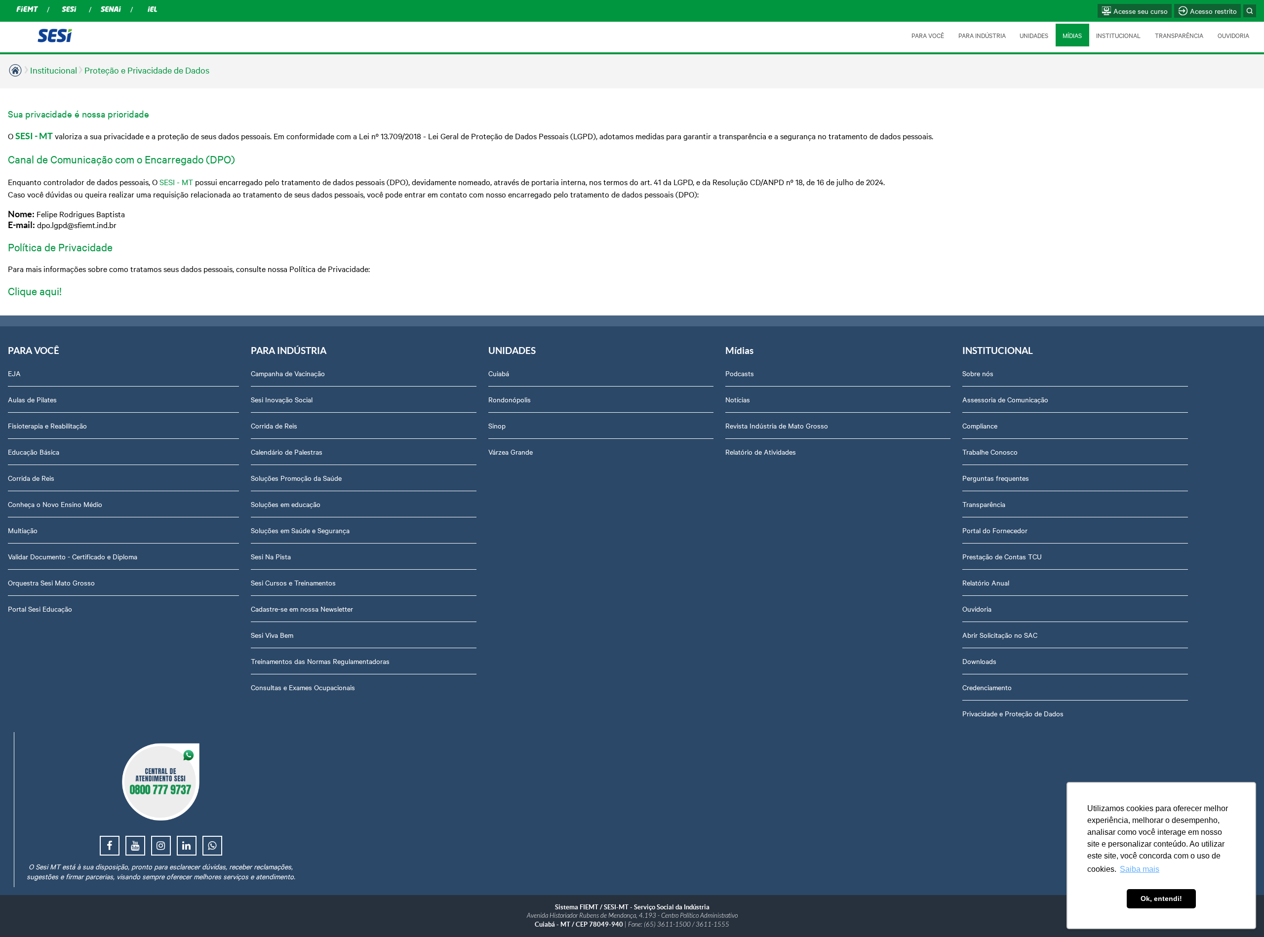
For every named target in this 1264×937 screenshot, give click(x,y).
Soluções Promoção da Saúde (296, 478)
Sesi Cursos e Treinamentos (293, 582)
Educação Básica (33, 452)
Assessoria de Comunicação (1005, 399)
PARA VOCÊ (927, 35)
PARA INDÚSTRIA (982, 35)
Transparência (983, 504)
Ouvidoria (976, 609)
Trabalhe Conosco (990, 452)
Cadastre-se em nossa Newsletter (302, 609)
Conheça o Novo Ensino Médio (55, 504)
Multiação (23, 530)
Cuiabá (498, 373)
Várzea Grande (510, 452)
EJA (14, 373)
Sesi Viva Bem (272, 635)
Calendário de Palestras (286, 452)
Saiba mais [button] (1139, 869)
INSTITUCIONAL (1118, 35)
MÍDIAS (1072, 35)
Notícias (737, 399)
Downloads (979, 661)
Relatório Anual (985, 582)
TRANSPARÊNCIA (1179, 35)
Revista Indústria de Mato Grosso (776, 425)
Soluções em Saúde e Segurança (300, 530)
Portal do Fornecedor (994, 530)
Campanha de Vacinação (288, 373)
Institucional (53, 70)
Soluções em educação (285, 504)
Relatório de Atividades (760, 452)
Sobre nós (977, 373)
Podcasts (739, 373)
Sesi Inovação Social (282, 399)
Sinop (497, 425)
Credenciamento (987, 687)
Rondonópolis (509, 399)
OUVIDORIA (1233, 35)
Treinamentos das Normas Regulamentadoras (320, 661)
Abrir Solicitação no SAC (999, 635)
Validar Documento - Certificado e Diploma (72, 556)
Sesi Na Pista (271, 556)
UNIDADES (1034, 35)
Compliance (979, 425)
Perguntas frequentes (995, 478)
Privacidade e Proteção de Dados (1013, 713)
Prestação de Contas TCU (1002, 556)
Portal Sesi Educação (40, 609)
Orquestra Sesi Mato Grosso (51, 582)
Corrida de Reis (31, 478)
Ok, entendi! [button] (1161, 898)
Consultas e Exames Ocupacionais (303, 687)
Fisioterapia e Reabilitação (47, 425)
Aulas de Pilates (32, 399)
